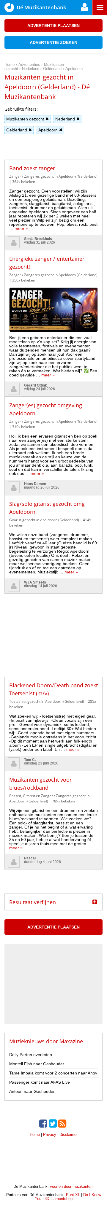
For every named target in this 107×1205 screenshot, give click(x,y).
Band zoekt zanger (32, 168)
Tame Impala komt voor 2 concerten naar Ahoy (53, 1073)
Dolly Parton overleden (30, 1054)
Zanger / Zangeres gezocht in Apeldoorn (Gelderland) (53, 176)
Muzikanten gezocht (25, 119)
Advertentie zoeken (53, 42)
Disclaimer (68, 1134)
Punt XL (73, 1195)
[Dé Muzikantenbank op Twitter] (53, 1123)
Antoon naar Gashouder (32, 1091)
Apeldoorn (48, 130)
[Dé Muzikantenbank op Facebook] (44, 1123)
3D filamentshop (59, 1198)
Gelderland (16, 130)
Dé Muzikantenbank (41, 7)
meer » (21, 228)
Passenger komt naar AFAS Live (39, 1082)
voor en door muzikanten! (72, 1186)
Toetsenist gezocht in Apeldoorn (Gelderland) (46, 701)
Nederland (65, 119)
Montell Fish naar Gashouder (36, 1063)
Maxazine (71, 1041)
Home (35, 1134)
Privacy (49, 1134)
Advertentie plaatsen (53, 25)
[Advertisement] (53, 631)
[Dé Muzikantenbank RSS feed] (63, 1123)
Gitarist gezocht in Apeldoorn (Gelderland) (44, 519)
